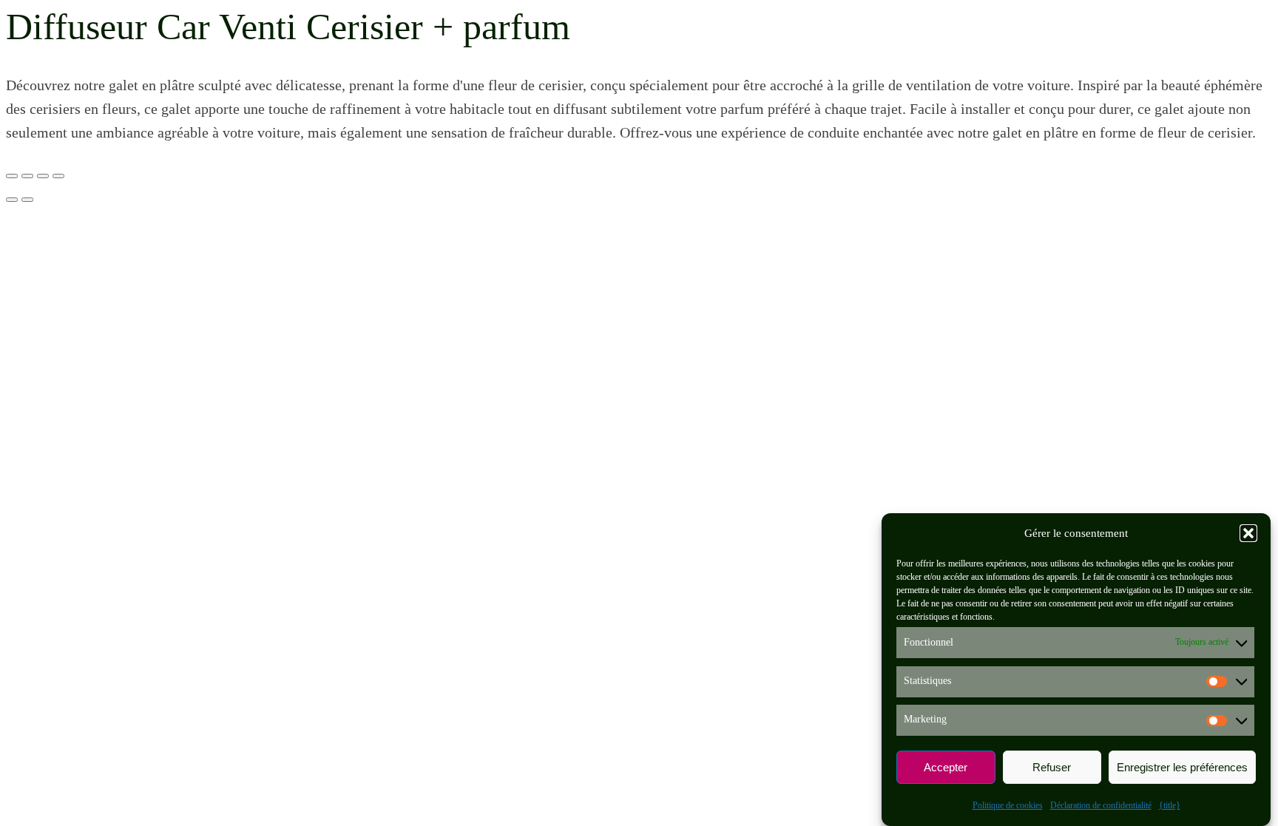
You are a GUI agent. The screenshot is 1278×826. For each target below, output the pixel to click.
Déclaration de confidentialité (1101, 805)
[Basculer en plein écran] (27, 176)
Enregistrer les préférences (1182, 767)
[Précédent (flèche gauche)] (12, 199)
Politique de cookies (1008, 805)
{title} (1169, 805)
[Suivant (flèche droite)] (27, 199)
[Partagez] (43, 176)
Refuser (1051, 767)
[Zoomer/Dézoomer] (12, 176)
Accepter (945, 767)
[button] (1248, 533)
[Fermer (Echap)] (58, 176)
